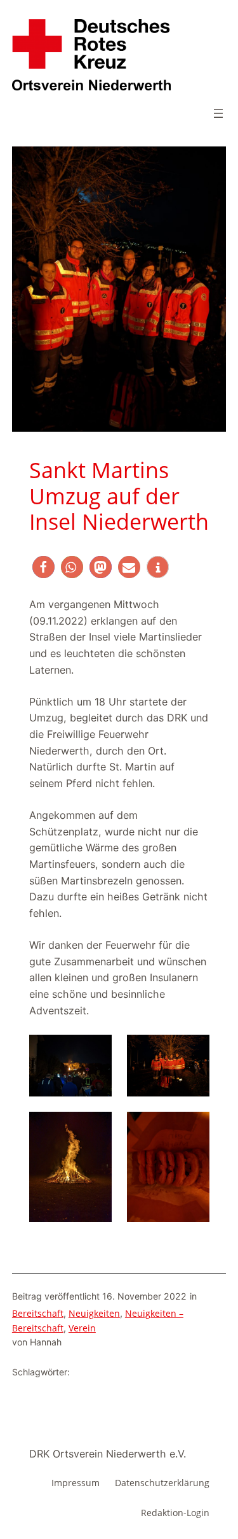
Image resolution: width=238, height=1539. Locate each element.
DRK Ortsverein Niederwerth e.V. (107, 1453)
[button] (43, 567)
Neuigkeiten (94, 1313)
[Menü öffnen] (218, 113)
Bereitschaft (37, 1313)
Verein (82, 1328)
